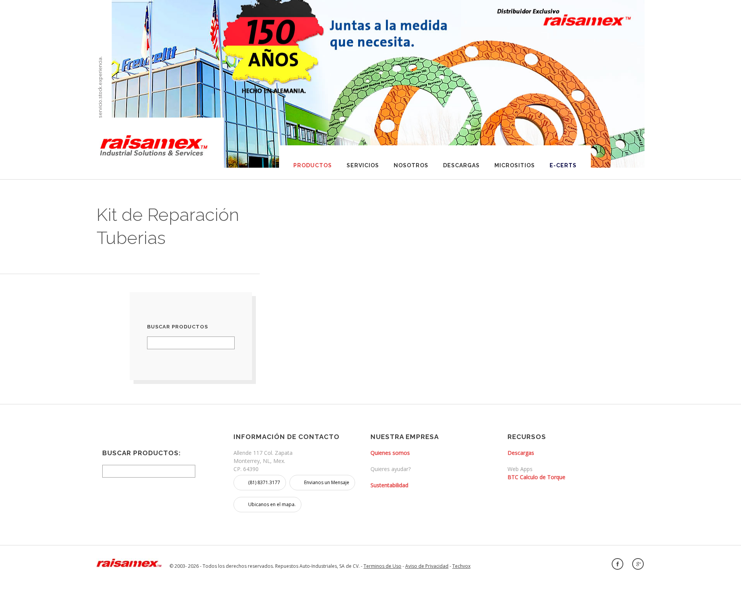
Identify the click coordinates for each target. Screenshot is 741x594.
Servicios (363, 165)
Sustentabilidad (389, 485)
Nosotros (411, 165)
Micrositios (514, 165)
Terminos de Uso (382, 566)
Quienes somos (390, 452)
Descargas (461, 165)
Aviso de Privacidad (426, 566)
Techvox (461, 566)
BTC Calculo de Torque (536, 477)
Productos (312, 165)
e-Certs (563, 165)
